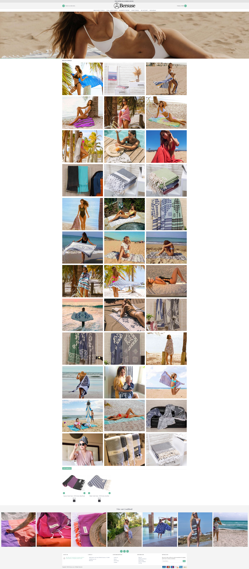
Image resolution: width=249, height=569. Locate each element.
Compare (115, 562)
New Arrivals (67, 468)
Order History (116, 560)
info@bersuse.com (92, 559)
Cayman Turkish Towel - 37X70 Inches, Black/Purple (74, 495)
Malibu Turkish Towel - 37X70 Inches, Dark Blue (99, 495)
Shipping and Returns (142, 558)
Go (184, 561)
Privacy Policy (141, 560)
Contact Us (116, 557)
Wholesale (91, 560)
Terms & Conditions (142, 561)
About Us (140, 557)
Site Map (140, 563)
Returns (115, 559)
